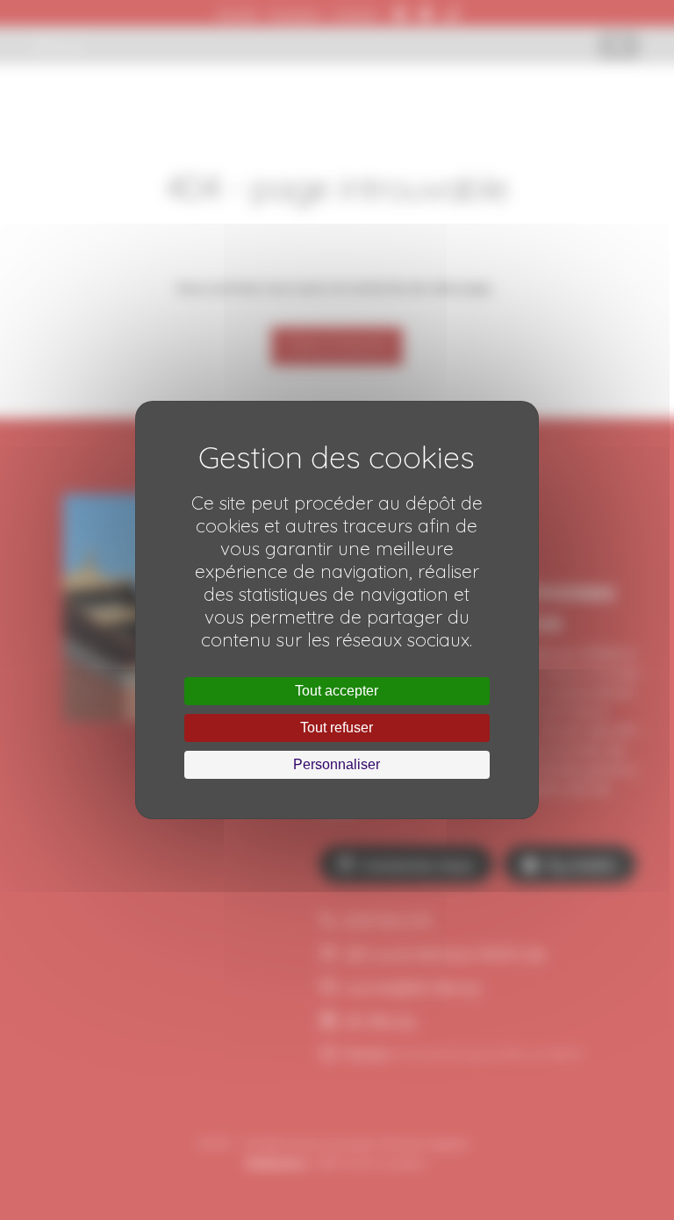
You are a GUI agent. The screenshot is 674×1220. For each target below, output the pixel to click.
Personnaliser (336, 764)
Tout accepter (336, 690)
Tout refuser (336, 727)
